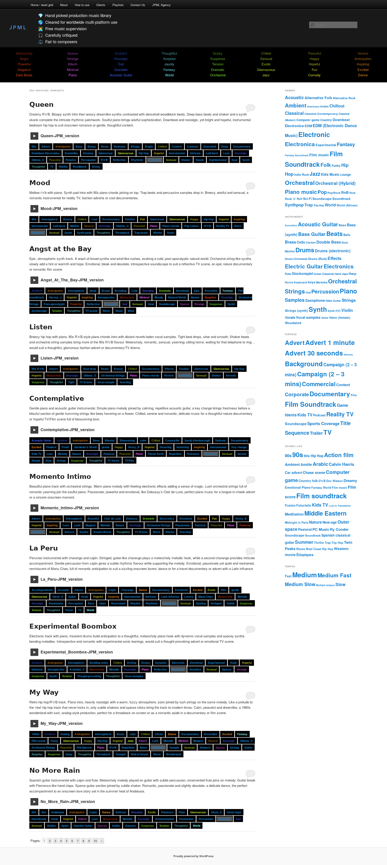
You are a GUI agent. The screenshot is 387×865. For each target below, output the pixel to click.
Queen (41, 104)
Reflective (119, 160)
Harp (352, 273)
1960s (35, 734)
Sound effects (102, 532)
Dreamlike (71, 153)
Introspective (106, 297)
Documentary (242, 146)
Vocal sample (105, 382)
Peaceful (314, 53)
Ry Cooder (339, 529)
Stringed (216, 603)
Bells (346, 235)
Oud (308, 292)
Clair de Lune (112, 518)
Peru (91, 603)
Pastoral (108, 454)
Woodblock (80, 167)
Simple (36, 460)
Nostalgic (121, 58)
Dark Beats (24, 75)
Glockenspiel (302, 273)
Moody (159, 297)
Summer (130, 826)
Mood (39, 183)
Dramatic (217, 69)
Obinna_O (38, 160)
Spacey (227, 669)
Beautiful (93, 518)
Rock (352, 193)
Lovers (188, 597)
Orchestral (218, 75)
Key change (239, 447)
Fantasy (169, 69)
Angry (24, 58)
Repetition (128, 747)
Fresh (65, 447)
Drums (145, 663)
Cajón (112, 590)
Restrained (118, 603)
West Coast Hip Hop (319, 549)
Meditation (294, 514)
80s (34, 812)
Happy (314, 58)
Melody (62, 454)
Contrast (192, 146)
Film (223, 590)
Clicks (159, 734)
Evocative (211, 291)
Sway (69, 754)
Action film (339, 455)
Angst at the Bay (60, 249)
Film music (319, 154)
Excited (362, 69)
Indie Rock (301, 174)
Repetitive (175, 454)
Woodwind (293, 323)
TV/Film (129, 460)
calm (143, 440)
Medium (304, 574)
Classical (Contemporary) (321, 114)
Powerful (24, 64)
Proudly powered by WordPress (193, 856)
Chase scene (314, 472)
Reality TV (222, 226)
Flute (182, 812)
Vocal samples (134, 676)
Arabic (324, 106)
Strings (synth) (296, 310)
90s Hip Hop (313, 455)
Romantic (154, 160)
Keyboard (300, 282)
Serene (242, 454)
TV (52, 167)
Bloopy (135, 146)
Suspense (217, 58)
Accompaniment (42, 590)
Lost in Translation (340, 505)
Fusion (290, 505)
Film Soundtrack (310, 404)
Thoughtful (169, 53)
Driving (131, 663)
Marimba (321, 282)
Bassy (92, 146)
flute (288, 274)
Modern (198, 741)
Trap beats (141, 233)
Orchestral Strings (113, 375)
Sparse (72, 53)
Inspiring (363, 64)
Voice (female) (339, 317)
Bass (79, 146)
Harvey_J (55, 297)
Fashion (130, 219)
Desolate (120, 69)
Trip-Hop (319, 205)
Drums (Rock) (317, 259)
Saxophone (315, 300)
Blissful (109, 440)
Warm (106, 311)
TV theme (114, 460)
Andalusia (57, 812)
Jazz (266, 75)
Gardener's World (85, 447)
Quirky (218, 53)
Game (342, 405)
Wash (119, 311)
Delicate (220, 440)
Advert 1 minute (330, 342)
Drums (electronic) (332, 250)
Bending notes (99, 663)
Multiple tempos (325, 585)
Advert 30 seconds (314, 353)
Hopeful (314, 64)
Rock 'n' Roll (293, 199)
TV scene (91, 311)
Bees (96, 440)
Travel (69, 610)
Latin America (170, 597)
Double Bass (328, 242)
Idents (291, 415)
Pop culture (191, 226)
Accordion (291, 225)
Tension (218, 64)
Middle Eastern (325, 513)
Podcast (319, 415)
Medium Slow (300, 584)
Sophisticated (217, 160)
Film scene (38, 741)
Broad (106, 291)
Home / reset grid (42, 5)
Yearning (125, 382)
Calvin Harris (341, 464)
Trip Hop (337, 543)
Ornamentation (164, 819)
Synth (246, 160)
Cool (94, 219)
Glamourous (266, 69)
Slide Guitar (333, 301)
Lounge (345, 174)
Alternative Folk (318, 97)
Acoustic (63, 590)
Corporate (297, 394)
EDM (308, 125)
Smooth (231, 375)
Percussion (88, 160)
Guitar (72, 597)
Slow (151, 304)
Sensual (266, 58)
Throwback (122, 233)
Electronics (167, 518)
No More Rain (54, 770)
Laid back (212, 153)
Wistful (63, 167)
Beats (105, 146)
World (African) (347, 205)
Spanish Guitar (83, 826)
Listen (40, 327)
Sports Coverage (323, 423)
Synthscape (39, 311)
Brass (290, 242)
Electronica (300, 144)
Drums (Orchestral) (296, 259)
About (64, 5)
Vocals (290, 317)
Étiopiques (305, 554)
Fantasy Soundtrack (297, 155)
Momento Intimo (60, 476)
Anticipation (363, 58)
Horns (289, 282)
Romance (193, 454)
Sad (121, 64)
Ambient (121, 53)
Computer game (308, 120)
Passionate (182, 525)
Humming (182, 447)
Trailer (316, 433)
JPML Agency (161, 5)
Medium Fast (334, 575)
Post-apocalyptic (54, 304)
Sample (174, 747)
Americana (313, 106)
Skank (200, 160)
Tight (71, 382)
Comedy (314, 75)
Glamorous (106, 153)
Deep (224, 146)
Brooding (120, 291)
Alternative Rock (344, 98)
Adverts (348, 354)
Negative (24, 69)
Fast (288, 576)
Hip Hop (144, 153)
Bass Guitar (312, 234)
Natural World (177, 297)
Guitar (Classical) (324, 274)
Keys (311, 282)
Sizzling (201, 603)
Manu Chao (205, 597)
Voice (324, 318)
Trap (308, 205)
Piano (73, 75)
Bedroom (120, 146)
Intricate (195, 153)
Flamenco (167, 812)
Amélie (306, 464)
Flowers (51, 447)
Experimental (216, 663)
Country (326, 120)
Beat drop (89, 369)
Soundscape (167, 304)
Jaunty (169, 64)
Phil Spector (84, 747)
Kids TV (36, 454)
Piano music (301, 191)
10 (95, 841)
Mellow (74, 226)
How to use (82, 5)
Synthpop (294, 205)
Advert (45, 146)
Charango (127, 590)
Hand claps (234, 812)
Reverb (169, 375)
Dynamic (161, 663)
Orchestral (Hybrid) (335, 183)
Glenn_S (57, 597)
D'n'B (322, 481)
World (169, 75)
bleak (93, 291)
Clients (100, 5)
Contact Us (138, 5)
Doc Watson (334, 481)
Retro (237, 226)
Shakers (205, 747)
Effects (169, 369)
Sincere (69, 532)
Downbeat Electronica (46, 153)
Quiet (102, 603)
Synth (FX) (334, 311)
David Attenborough (197, 440)
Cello (301, 242)
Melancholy (24, 53)
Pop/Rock (333, 193)
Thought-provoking (89, 676)
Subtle (231, 603)
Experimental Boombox (72, 626)
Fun (314, 69)
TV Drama (86, 382)
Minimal (72, 69)
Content (177, 146)
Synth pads (84, 233)
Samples (295, 299)
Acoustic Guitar (121, 75)
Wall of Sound (139, 754)
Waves (300, 549)
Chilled (266, 53)
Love (226, 153)
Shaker (186, 160)
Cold (134, 291)
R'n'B (104, 160)
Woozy (96, 167)
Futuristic (303, 505)
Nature (195, 297)
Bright (149, 146)
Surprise (169, 58)
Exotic (266, 64)
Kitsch (72, 64)
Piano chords (170, 226)
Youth (170, 233)
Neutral (363, 53)
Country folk (308, 480)
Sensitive (195, 669)
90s (34, 146)
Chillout (336, 106)
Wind (131, 311)
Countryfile (172, 440)
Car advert (293, 472)
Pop (322, 191)
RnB (345, 192)
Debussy (132, 518)
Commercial (318, 383)
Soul (234, 160)
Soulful (84, 532)
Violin (347, 310)
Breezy (67, 219)
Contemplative (56, 398)
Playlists (118, 5)
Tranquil (121, 754)
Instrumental (177, 153)
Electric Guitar (304, 266)
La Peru (43, 548)
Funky (336, 165)
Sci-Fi (307, 198)
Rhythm (135, 603)
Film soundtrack (321, 495)
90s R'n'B (38, 369)
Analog (64, 734)
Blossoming (127, 440)
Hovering (165, 447)
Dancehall (209, 146)
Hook (84, 597)
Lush (77, 525)
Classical (294, 113)
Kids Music (330, 174)
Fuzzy (54, 741)
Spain (65, 826)
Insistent (37, 669)
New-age (329, 522)
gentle (106, 447)
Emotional (182, 291)
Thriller (319, 543)
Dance (363, 75)
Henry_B (134, 447)
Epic (197, 291)
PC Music (320, 529)
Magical (90, 525)
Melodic (105, 525)
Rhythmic (137, 160)
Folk (325, 164)
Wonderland (173, 754)
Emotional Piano (298, 487)
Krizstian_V (77, 669)
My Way (44, 692)
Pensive (71, 160)
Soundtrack (341, 198)
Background (304, 363)
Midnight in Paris (296, 522)
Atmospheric (49, 219)
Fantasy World (321, 488)
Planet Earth (156, 454)
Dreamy (88, 153)
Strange (72, 58)
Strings (61, 460)
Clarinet (311, 242)
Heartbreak (39, 819)
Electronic (178, 663)
